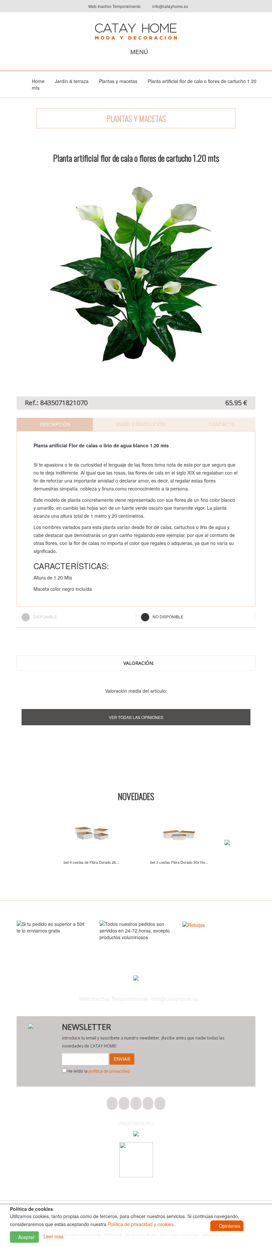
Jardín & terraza (72, 81)
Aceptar (25, 1237)
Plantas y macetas (118, 81)
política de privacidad (109, 1071)
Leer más (53, 1236)
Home (38, 81)
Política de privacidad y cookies (140, 1224)
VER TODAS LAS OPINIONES (136, 717)
